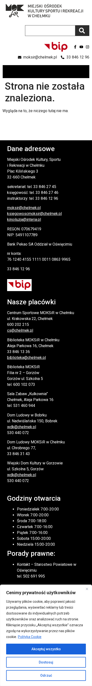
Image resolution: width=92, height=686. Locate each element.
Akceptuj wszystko (46, 649)
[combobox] (50, 30)
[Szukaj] (82, 30)
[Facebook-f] (75, 47)
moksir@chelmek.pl (24, 207)
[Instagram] (87, 47)
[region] (46, 635)
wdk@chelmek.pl (21, 427)
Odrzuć (46, 675)
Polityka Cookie (29, 637)
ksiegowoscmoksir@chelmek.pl (34, 213)
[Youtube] (81, 47)
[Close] (87, 589)
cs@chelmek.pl (20, 330)
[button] (85, 72)
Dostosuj (46, 662)
